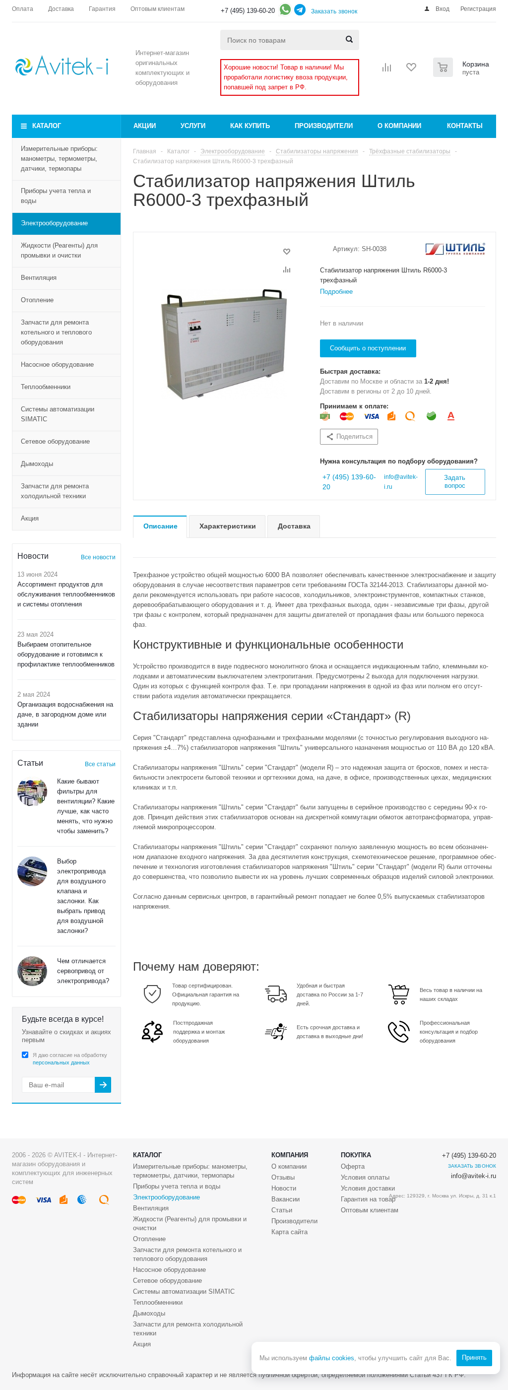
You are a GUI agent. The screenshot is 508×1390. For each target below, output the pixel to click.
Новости (283, 1188)
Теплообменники (45, 387)
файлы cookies (331, 1358)
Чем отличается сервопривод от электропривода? (83, 971)
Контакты (465, 126)
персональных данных (61, 1062)
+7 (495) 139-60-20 (248, 10)
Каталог (46, 126)
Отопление (37, 300)
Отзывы (283, 1177)
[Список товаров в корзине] (462, 74)
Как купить (250, 126)
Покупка (356, 1155)
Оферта (353, 1166)
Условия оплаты (365, 1177)
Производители (324, 126)
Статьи (281, 1210)
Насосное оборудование (57, 364)
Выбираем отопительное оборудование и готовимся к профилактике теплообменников (66, 654)
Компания (289, 1155)
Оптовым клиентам (369, 1210)
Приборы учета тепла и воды (56, 195)
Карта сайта (289, 1232)
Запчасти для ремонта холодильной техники (55, 491)
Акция (30, 518)
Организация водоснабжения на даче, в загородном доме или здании (65, 714)
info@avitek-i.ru (473, 1176)
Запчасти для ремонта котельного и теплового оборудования (56, 332)
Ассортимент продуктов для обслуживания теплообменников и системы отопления (66, 594)
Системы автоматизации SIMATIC (57, 414)
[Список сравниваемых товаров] (387, 70)
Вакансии (285, 1199)
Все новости (98, 557)
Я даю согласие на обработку (70, 1058)
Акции (144, 126)
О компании (399, 126)
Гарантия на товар (368, 1199)
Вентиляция (39, 277)
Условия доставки (368, 1188)
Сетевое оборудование (55, 441)
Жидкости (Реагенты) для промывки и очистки (59, 250)
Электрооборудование (54, 223)
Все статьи (100, 764)
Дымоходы (37, 463)
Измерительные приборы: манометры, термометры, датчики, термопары (59, 158)
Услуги (193, 126)
